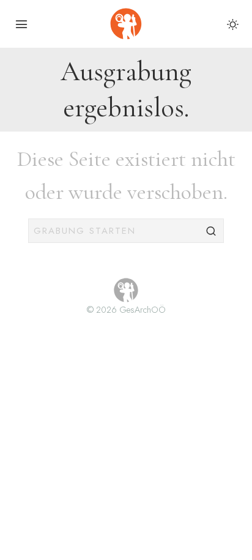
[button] (211, 230)
